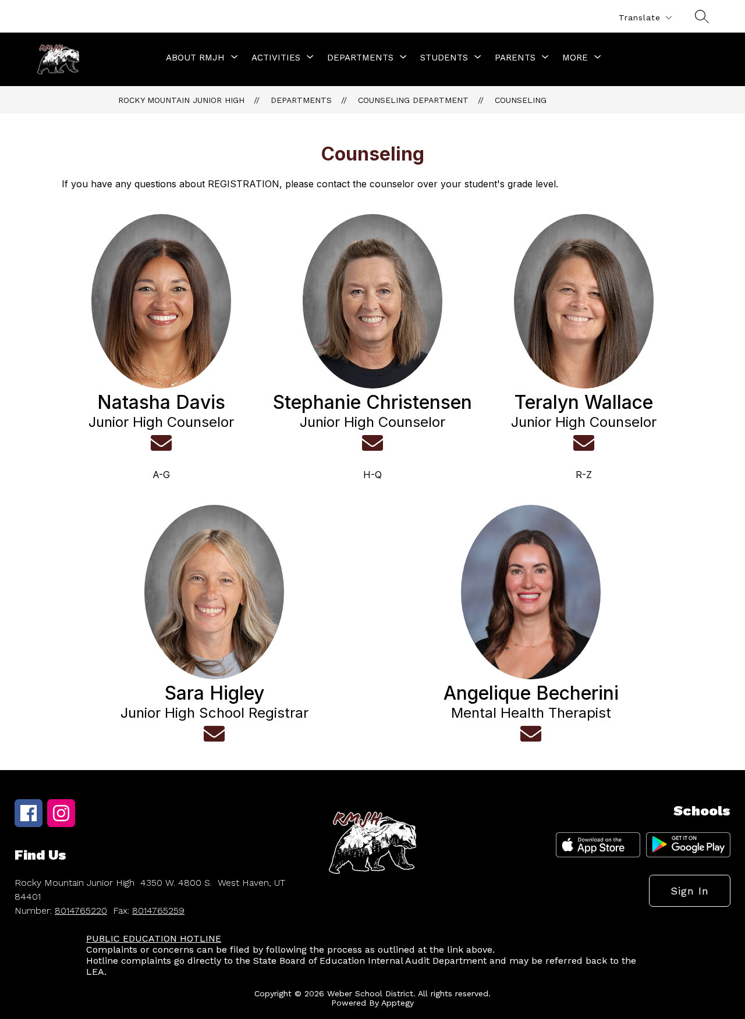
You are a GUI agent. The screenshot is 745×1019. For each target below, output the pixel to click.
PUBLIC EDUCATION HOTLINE (153, 938)
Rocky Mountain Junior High (181, 100)
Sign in (689, 891)
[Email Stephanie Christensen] (372, 443)
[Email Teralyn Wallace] (583, 443)
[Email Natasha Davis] (161, 443)
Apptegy (397, 1002)
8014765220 (81, 910)
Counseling (521, 100)
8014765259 (158, 910)
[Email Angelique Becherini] (530, 734)
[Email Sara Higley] (214, 734)
